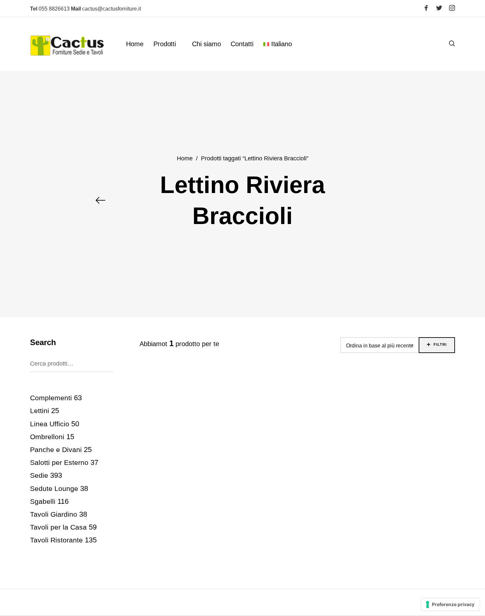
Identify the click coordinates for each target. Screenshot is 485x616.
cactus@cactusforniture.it (106, 9)
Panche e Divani (56, 449)
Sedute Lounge (54, 488)
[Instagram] (452, 8)
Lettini (39, 410)
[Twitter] (439, 8)
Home (185, 158)
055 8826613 (50, 9)
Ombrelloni (47, 436)
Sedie (39, 475)
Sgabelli (42, 501)
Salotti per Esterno (59, 462)
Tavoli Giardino (53, 514)
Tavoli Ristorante (56, 540)
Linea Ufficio (49, 423)
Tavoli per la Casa (58, 527)
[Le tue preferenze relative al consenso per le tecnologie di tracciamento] (450, 604)
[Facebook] (426, 8)
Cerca (106, 362)
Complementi (51, 398)
